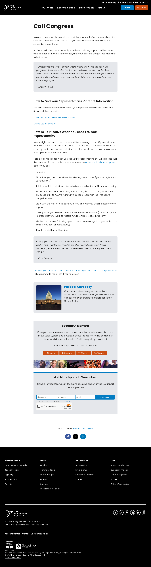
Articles (43, 465)
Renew (134, 2)
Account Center (12, 533)
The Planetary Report (50, 488)
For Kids (8, 484)
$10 (67, 353)
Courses (44, 484)
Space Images (47, 474)
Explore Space (66, 7)
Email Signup (82, 470)
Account (124, 2)
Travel (114, 479)
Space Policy (11, 479)
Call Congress (87, 428)
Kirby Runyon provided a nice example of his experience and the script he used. (75, 270)
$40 (99, 353)
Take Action (86, 7)
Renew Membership (120, 465)
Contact (80, 479)
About (101, 7)
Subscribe (105, 397)
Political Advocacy (78, 287)
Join (127, 7)
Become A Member (85, 474)
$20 (83, 353)
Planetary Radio (47, 470)
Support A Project (119, 470)
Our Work (48, 7)
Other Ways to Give (120, 484)
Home (76, 428)
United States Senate (45, 123)
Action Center (82, 465)
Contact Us (27, 533)
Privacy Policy (66, 401)
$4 (51, 353)
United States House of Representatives (54, 117)
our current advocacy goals (100, 162)
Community (110, 2)
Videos (43, 479)
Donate (141, 7)
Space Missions (12, 470)
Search (144, 2)
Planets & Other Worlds (16, 465)
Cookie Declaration (13, 557)
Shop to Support (119, 474)
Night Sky (9, 474)
